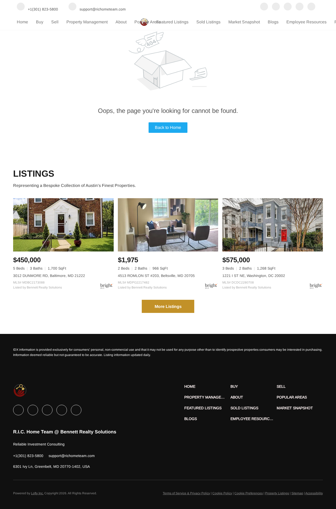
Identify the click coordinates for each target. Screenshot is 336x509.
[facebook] (264, 7)
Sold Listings (208, 22)
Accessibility (314, 493)
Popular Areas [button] (147, 22)
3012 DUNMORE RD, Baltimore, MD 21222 (49, 276)
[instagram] (299, 7)
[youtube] (311, 7)
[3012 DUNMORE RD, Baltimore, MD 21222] (63, 224)
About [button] (121, 22)
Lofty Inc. (37, 493)
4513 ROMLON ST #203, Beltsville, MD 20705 (156, 276)
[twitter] (288, 7)
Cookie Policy (222, 493)
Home (22, 22)
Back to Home (168, 127)
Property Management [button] (87, 22)
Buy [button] (39, 22)
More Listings (168, 306)
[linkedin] (276, 7)
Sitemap (297, 493)
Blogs (273, 22)
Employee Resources (306, 22)
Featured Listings (172, 22)
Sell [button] (55, 22)
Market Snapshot (244, 22)
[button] (207, 386)
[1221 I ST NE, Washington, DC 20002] (272, 224)
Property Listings (277, 493)
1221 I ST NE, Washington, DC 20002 (253, 276)
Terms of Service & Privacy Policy (186, 493)
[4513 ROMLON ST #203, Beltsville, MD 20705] (168, 224)
